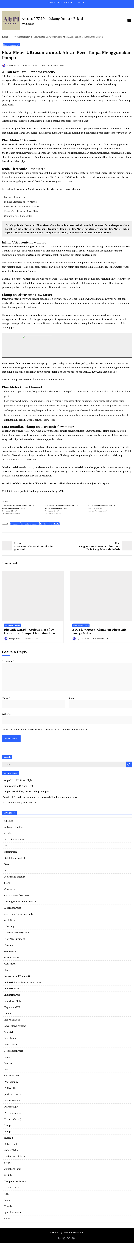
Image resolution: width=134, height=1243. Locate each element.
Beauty (8, 864)
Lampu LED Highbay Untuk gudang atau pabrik (27, 791)
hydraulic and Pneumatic (17, 976)
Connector (10, 889)
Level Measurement (15, 1025)
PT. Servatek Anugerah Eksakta (19, 802)
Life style (9, 1032)
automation (10, 851)
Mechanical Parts (13, 1050)
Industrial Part (12, 994)
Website (6, 713)
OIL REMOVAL (11, 1075)
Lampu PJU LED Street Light (18, 780)
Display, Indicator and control (20, 901)
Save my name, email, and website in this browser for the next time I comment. (46, 729)
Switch (8, 1175)
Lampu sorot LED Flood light (18, 785)
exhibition (9, 920)
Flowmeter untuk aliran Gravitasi (101, 505)
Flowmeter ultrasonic (13, 314)
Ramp (7, 1131)
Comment (8, 661)
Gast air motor (11, 957)
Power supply (11, 1106)
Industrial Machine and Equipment (23, 982)
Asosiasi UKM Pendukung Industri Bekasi (52, 18)
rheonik (8, 1137)
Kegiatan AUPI (12, 1007)
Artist (7, 845)
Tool (6, 1193)
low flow (43, 524)
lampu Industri (12, 1019)
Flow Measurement (11, 45)
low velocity (54, 524)
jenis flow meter (22, 188)
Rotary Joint (10, 1144)
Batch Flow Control (14, 858)
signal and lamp (12, 1168)
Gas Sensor (10, 951)
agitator (8, 820)
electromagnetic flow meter (19, 913)
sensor (7, 1162)
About (59, 2)
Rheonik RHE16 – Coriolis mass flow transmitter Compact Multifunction (29, 631)
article (7, 833)
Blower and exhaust (14, 876)
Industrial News (12, 988)
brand (7, 882)
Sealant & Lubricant (15, 1156)
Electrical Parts (12, 907)
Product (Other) (12, 1119)
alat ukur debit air (17, 112)
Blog (6, 870)
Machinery (10, 1038)
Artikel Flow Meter (14, 839)
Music (7, 1069)
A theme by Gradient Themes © (67, 1232)
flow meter (14, 524)
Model (7, 1056)
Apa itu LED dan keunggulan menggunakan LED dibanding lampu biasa (40, 797)
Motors (8, 1063)
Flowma (8, 945)
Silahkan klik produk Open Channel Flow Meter (29, 419)
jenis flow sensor (20, 96)
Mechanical (10, 1044)
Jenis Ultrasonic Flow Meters (34, 225)
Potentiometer (12, 1100)
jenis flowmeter (62, 246)
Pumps (8, 1125)
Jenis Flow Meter (13, 1001)
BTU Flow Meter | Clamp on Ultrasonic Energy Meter (99, 631)
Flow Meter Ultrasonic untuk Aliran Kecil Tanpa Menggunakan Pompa (19, 506)
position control (13, 1094)
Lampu (8, 1013)
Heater (8, 969)
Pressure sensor (12, 1112)
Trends (8, 1206)
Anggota (81, 2)
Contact (69, 2)
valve (7, 1218)
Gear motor (10, 963)
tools (7, 1199)
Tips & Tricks (11, 1187)
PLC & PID (10, 1088)
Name (6, 698)
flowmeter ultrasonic (29, 524)
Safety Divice (11, 1150)
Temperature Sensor (15, 1181)
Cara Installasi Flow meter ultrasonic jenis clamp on (78, 483)
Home (50, 2)
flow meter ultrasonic (41, 430)
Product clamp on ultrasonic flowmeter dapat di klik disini (33, 379)
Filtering (9, 926)
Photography (11, 1081)
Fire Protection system (16, 932)
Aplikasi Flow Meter (15, 826)
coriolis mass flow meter (17, 895)
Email (73, 698)
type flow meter (12, 1212)
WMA (62, 491)
